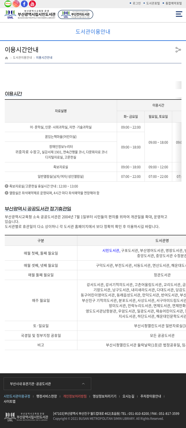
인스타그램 (15, 3)
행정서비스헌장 (46, 396)
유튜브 (31, 3)
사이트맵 (9, 401)
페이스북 (23, 3)
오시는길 (128, 396)
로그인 (137, 3)
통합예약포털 (174, 3)
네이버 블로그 (8, 3)
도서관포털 (153, 3)
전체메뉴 (179, 12)
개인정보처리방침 (75, 396)
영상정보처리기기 (104, 396)
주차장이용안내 (150, 396)
